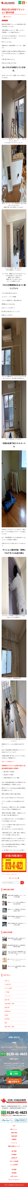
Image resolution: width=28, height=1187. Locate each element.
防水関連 (7, 1019)
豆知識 (6, 1015)
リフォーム (5, 20)
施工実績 (14, 1151)
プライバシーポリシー (14, 1179)
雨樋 (6, 1022)
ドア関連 (7, 992)
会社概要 (14, 1169)
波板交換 (7, 1007)
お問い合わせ (14, 1176)
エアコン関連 (8, 988)
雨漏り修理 (14, 1132)
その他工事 (8, 984)
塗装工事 (7, 999)
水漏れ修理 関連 (9, 1003)
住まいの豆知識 (14, 1161)
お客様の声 (14, 1158)
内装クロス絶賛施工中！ (8, 761)
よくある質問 (14, 1164)
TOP (14, 1126)
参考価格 (14, 1154)
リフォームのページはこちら (9, 874)
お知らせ (7, 980)
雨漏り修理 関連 (9, 1026)
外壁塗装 (14, 1139)
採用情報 (14, 1173)
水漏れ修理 (14, 1136)
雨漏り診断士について (14, 1146)
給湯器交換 (8, 1011)
